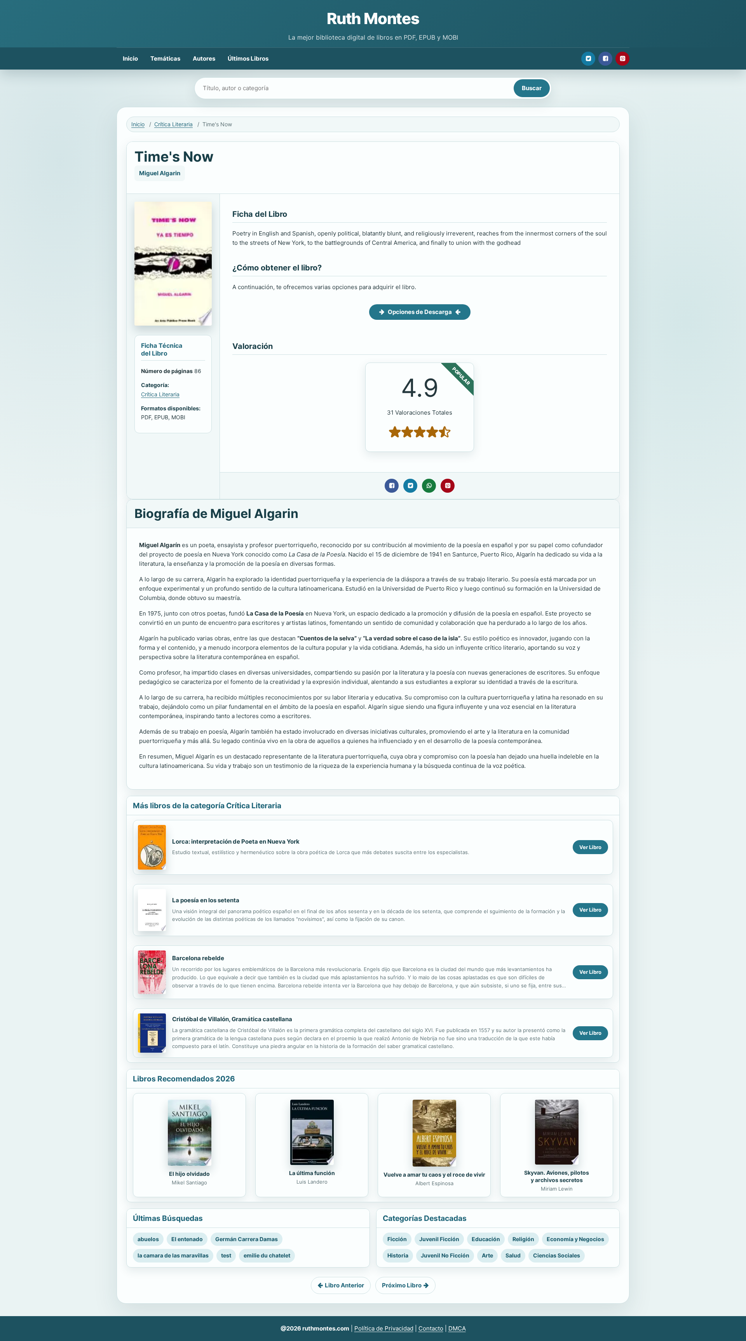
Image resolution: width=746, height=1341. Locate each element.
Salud (513, 1255)
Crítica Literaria (173, 124)
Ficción (397, 1239)
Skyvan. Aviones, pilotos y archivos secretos (556, 1176)
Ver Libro (590, 847)
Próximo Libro (402, 1285)
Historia (397, 1255)
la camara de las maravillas (173, 1255)
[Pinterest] (622, 59)
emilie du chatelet (267, 1255)
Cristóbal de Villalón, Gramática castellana (232, 1019)
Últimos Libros (248, 58)
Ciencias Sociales (556, 1255)
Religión (523, 1239)
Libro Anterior (344, 1285)
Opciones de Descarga (420, 312)
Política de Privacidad (383, 1328)
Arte (487, 1255)
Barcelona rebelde (198, 958)
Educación (486, 1239)
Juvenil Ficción (439, 1239)
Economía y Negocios (575, 1239)
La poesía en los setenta (205, 900)
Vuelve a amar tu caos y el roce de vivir (434, 1174)
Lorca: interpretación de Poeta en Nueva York (236, 841)
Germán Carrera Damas (246, 1239)
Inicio (130, 58)
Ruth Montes (373, 18)
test (226, 1255)
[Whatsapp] (429, 486)
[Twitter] (588, 59)
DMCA (457, 1328)
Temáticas (165, 58)
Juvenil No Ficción (445, 1255)
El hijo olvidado (189, 1173)
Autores (204, 58)
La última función (312, 1173)
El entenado (187, 1239)
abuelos (148, 1239)
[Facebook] (605, 59)
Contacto (430, 1328)
